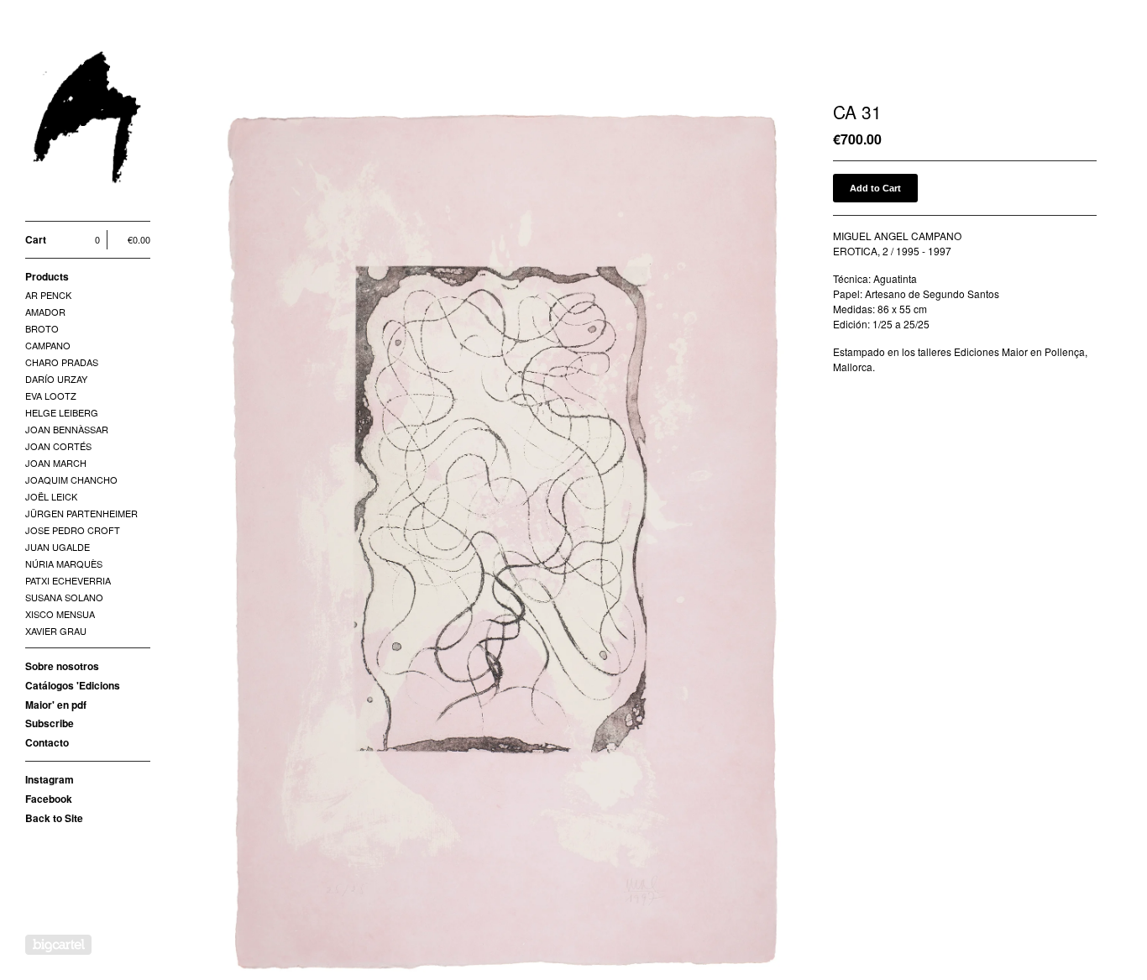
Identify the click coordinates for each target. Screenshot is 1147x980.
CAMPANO (48, 345)
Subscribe (49, 723)
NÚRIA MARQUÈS (63, 563)
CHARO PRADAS (61, 362)
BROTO (42, 328)
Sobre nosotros (62, 665)
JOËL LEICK (51, 496)
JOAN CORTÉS (58, 446)
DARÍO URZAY (56, 378)
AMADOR (45, 311)
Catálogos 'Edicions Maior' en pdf (72, 695)
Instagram (49, 779)
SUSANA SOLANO (64, 597)
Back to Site (54, 817)
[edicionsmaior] (88, 119)
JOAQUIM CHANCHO (71, 479)
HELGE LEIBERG (61, 412)
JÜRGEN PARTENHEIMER (81, 513)
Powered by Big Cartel (58, 945)
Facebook (48, 798)
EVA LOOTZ (50, 395)
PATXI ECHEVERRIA (68, 580)
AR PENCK (48, 294)
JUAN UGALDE (57, 546)
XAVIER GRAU (55, 630)
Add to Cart (875, 188)
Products (47, 276)
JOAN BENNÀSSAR (66, 429)
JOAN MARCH (55, 462)
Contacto (47, 742)
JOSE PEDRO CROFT (72, 530)
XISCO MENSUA (60, 614)
